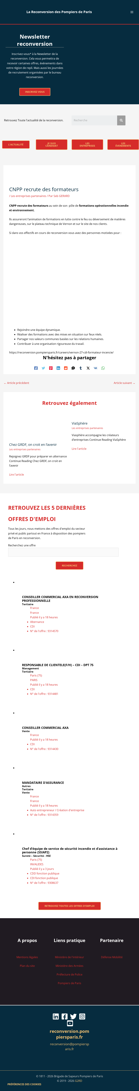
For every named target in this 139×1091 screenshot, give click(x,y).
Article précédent (16, 383)
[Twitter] (43, 368)
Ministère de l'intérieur (69, 957)
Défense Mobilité (112, 957)
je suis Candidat (51, 144)
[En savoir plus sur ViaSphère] (92, 414)
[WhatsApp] (103, 368)
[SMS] (73, 368)
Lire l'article (16, 474)
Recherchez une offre (22, 545)
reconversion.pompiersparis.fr (69, 1034)
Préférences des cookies (24, 1084)
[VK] (95, 368)
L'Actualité (15, 144)
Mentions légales (27, 957)
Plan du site (27, 966)
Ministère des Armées (69, 966)
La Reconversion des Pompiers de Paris (59, 12)
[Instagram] (82, 1016)
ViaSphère (79, 423)
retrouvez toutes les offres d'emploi (70, 905)
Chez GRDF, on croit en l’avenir (33, 444)
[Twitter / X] (88, 368)
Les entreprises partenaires (28, 196)
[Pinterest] (51, 368)
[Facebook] (36, 368)
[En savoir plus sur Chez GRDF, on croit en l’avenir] (38, 425)
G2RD (78, 1081)
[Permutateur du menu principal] (132, 12)
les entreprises (87, 144)
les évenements (123, 144)
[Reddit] (65, 368)
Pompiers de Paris (69, 983)
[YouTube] (70, 1023)
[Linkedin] (58, 368)
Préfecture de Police (69, 974)
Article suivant (124, 383)
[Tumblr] (80, 368)
